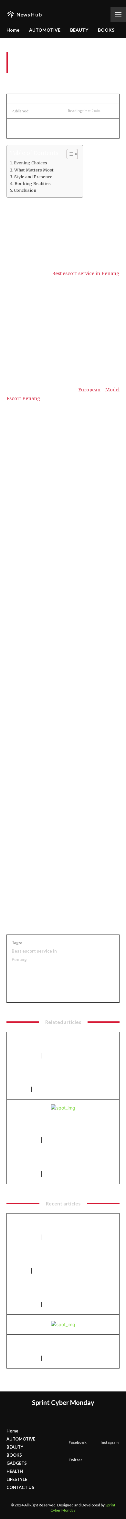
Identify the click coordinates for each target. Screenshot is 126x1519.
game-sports (25, 1140)
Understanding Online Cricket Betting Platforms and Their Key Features (57, 1161)
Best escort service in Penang (86, 273)
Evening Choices (30, 162)
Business (20, 1089)
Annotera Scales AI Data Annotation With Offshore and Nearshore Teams (61, 1043)
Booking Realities (33, 183)
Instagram (109, 1442)
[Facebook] (18, 128)
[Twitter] (32, 128)
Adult (12, 81)
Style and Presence (33, 176)
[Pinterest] (47, 128)
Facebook (77, 1442)
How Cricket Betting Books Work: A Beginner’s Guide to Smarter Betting (55, 1127)
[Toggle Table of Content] (69, 154)
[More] (78, 128)
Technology (24, 1056)
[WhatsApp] (62, 128)
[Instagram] (102, 1433)
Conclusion (25, 190)
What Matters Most (34, 170)
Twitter (75, 1459)
